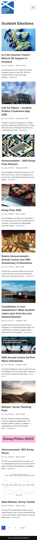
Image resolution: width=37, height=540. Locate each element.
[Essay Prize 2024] (18, 195)
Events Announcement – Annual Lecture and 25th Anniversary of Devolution (17, 259)
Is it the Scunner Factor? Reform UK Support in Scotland (16, 58)
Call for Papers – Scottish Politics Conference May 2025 (16, 111)
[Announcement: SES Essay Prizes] (18, 439)
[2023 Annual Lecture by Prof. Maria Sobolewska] (18, 345)
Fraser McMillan (8, 65)
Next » (23, 528)
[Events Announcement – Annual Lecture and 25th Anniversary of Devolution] (18, 241)
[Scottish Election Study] (8, 7)
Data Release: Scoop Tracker (18, 502)
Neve (10, 538)
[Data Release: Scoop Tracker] (18, 485)
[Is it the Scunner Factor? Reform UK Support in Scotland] (18, 40)
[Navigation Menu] (33, 7)
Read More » (13, 77)
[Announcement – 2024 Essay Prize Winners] (18, 145)
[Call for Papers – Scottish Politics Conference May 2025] (18, 93)
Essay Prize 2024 (11, 210)
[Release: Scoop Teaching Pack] (18, 392)
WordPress (25, 538)
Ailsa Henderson (8, 320)
